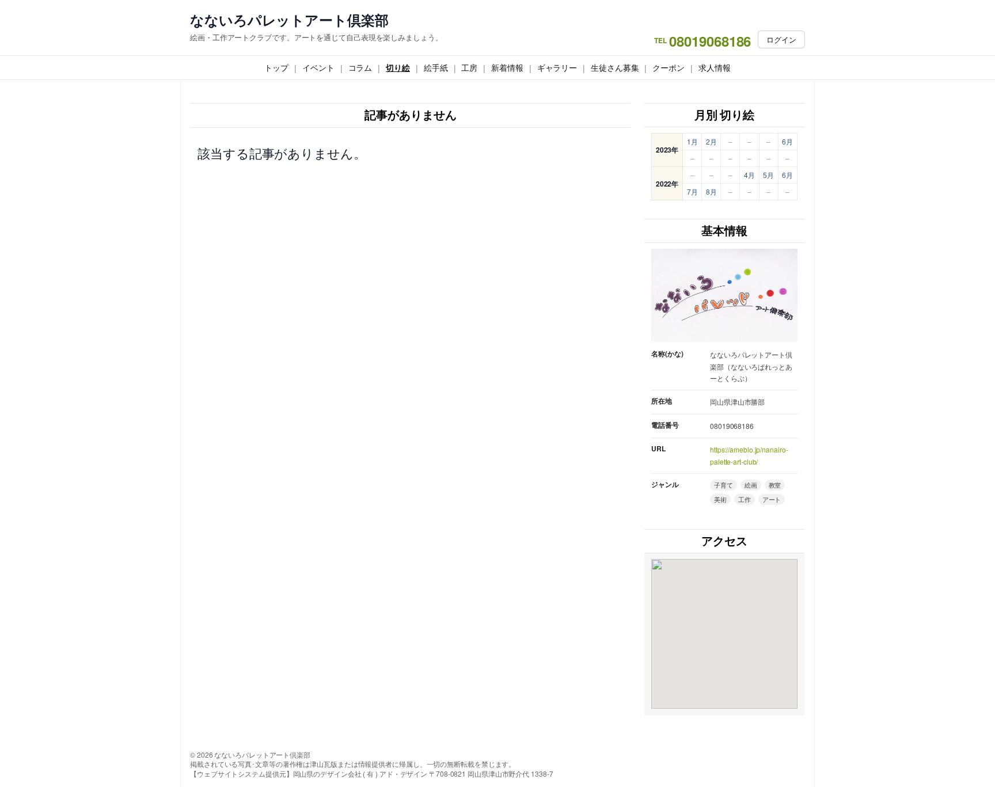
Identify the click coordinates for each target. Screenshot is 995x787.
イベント (318, 67)
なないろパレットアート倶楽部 (289, 20)
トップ (276, 67)
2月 (711, 141)
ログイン (781, 39)
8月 (711, 191)
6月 (787, 141)
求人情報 (714, 67)
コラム (360, 67)
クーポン (668, 67)
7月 (692, 191)
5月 (768, 175)
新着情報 (507, 67)
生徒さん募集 (615, 67)
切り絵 (398, 67)
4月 (749, 175)
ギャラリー (557, 67)
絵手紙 (436, 67)
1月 (692, 141)
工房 (469, 67)
